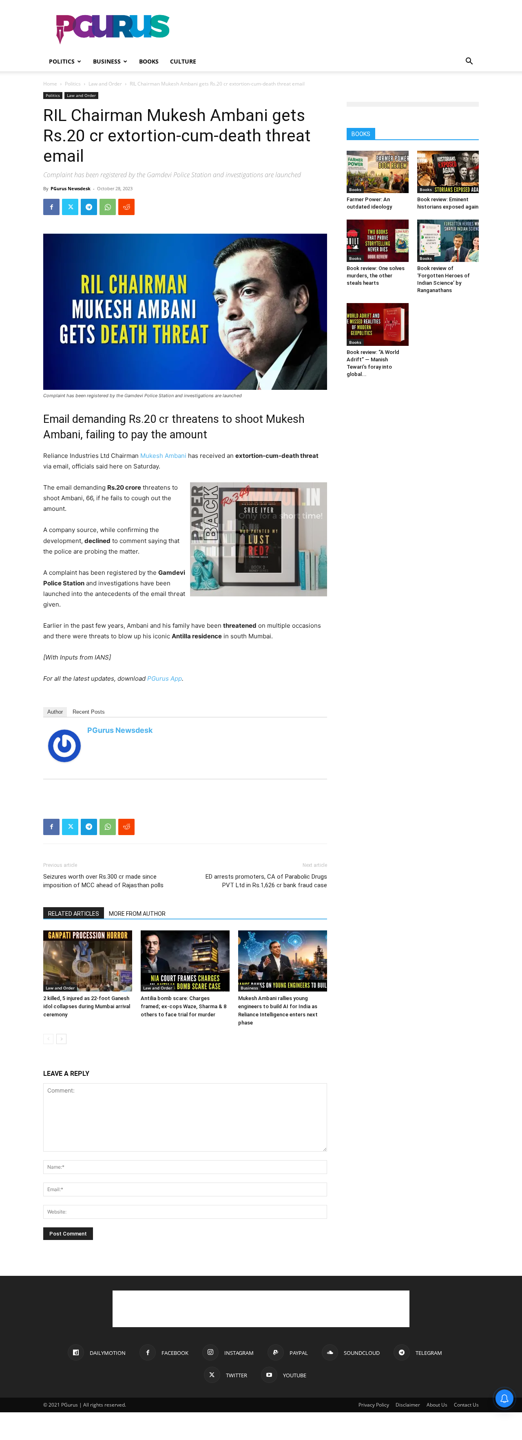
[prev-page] (48, 1039)
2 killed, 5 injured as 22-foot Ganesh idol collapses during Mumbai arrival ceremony (86, 1006)
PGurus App (164, 678)
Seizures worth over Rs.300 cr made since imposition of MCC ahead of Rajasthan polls (103, 881)
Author (55, 712)
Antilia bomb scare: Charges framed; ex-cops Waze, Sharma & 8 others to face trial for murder (183, 1006)
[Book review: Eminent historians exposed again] (448, 172)
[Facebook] (51, 207)
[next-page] (61, 1039)
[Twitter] (70, 207)
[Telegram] (89, 207)
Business (107, 61)
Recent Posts (89, 712)
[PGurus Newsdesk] (64, 746)
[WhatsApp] (108, 207)
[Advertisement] (330, 29)
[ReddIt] (126, 207)
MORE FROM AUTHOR (137, 913)
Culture (183, 61)
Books (149, 61)
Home (50, 83)
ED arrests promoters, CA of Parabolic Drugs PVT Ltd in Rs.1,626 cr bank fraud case (266, 881)
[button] (469, 62)
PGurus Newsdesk (71, 188)
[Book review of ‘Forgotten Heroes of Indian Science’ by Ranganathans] (448, 241)
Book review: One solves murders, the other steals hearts (376, 275)
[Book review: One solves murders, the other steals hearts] (378, 241)
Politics (62, 61)
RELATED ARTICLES (73, 913)
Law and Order (105, 83)
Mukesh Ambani (163, 455)
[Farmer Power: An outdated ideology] (378, 172)
